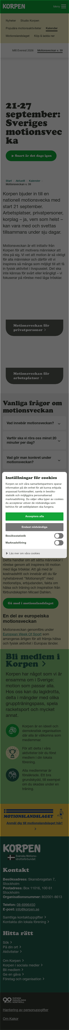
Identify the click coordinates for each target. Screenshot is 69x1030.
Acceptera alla (34, 516)
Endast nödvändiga (34, 526)
